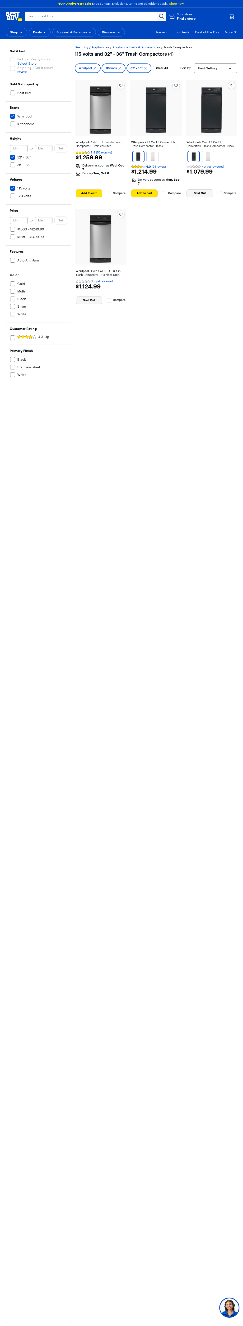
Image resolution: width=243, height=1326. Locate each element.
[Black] (138, 156)
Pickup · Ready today (33, 59)
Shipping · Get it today (35, 68)
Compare (119, 193)
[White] (152, 156)
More (229, 32)
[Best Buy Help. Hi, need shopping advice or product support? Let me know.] (229, 1308)
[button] (182, 16)
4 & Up (43, 337)
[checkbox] (88, 68)
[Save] (121, 85)
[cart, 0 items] (231, 16)
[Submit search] (161, 16)
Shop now (176, 3)
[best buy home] (14, 16)
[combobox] (215, 68)
